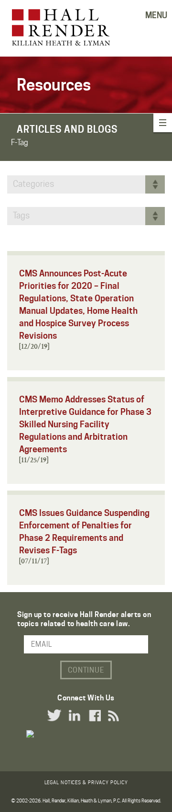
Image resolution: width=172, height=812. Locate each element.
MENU (156, 15)
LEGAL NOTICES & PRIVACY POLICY (86, 782)
